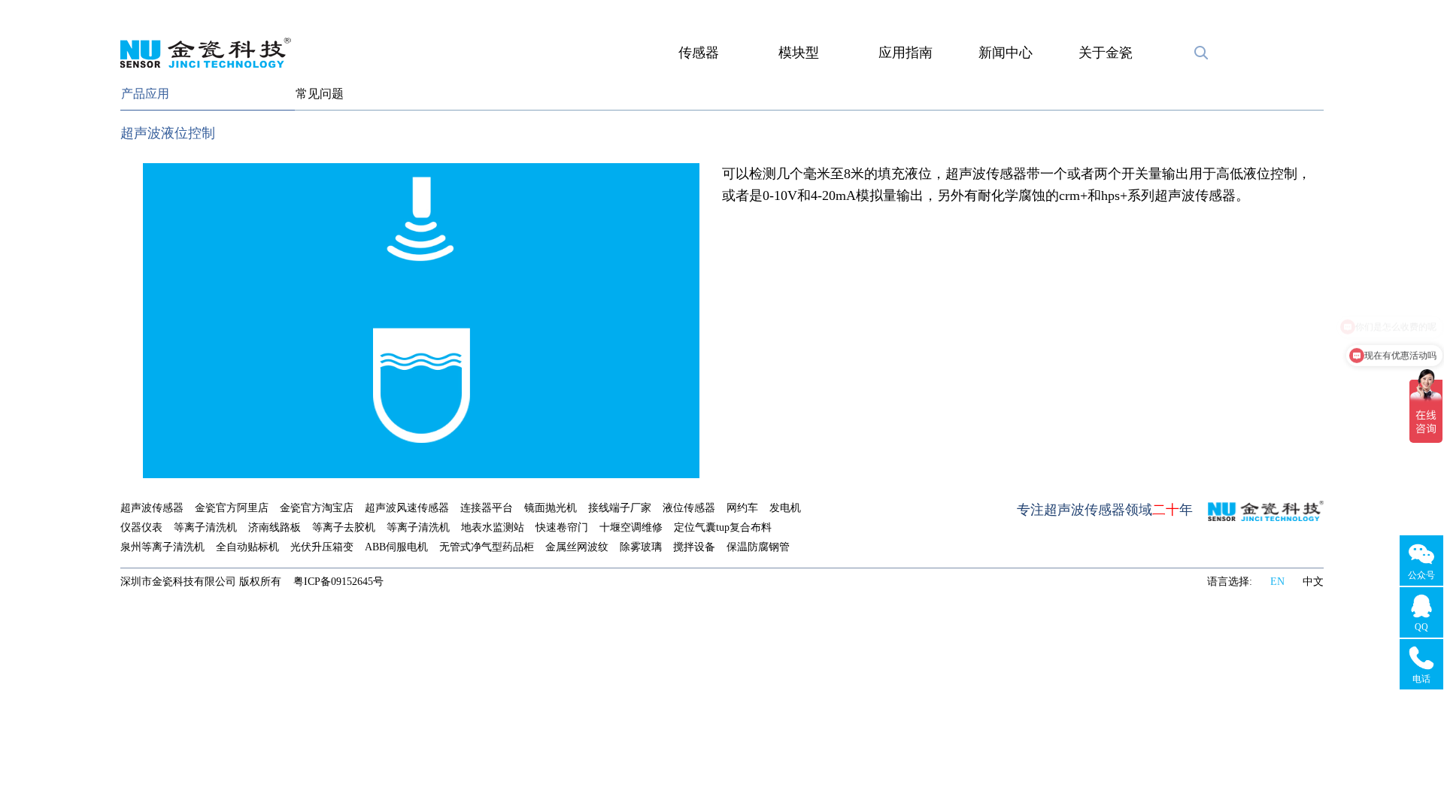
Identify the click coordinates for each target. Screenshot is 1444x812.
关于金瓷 (1105, 52)
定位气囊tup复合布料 (723, 527)
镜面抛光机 (550, 508)
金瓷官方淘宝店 (316, 508)
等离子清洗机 (205, 527)
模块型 (798, 52)
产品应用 (145, 93)
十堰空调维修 (631, 527)
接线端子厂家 (619, 508)
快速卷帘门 (561, 527)
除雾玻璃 (641, 547)
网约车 (742, 508)
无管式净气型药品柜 (486, 547)
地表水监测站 (492, 527)
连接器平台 (486, 508)
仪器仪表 (141, 527)
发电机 (785, 508)
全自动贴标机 (247, 547)
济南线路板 (274, 527)
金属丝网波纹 (576, 547)
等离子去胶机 (343, 527)
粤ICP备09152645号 (338, 581)
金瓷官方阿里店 (231, 508)
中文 (1313, 581)
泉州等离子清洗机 (162, 547)
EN (1277, 581)
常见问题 (320, 93)
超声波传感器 (152, 508)
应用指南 (905, 52)
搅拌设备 (694, 547)
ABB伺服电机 (396, 547)
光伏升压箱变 (321, 547)
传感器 (698, 52)
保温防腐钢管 (758, 547)
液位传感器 (689, 508)
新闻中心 (1005, 52)
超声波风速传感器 (407, 508)
